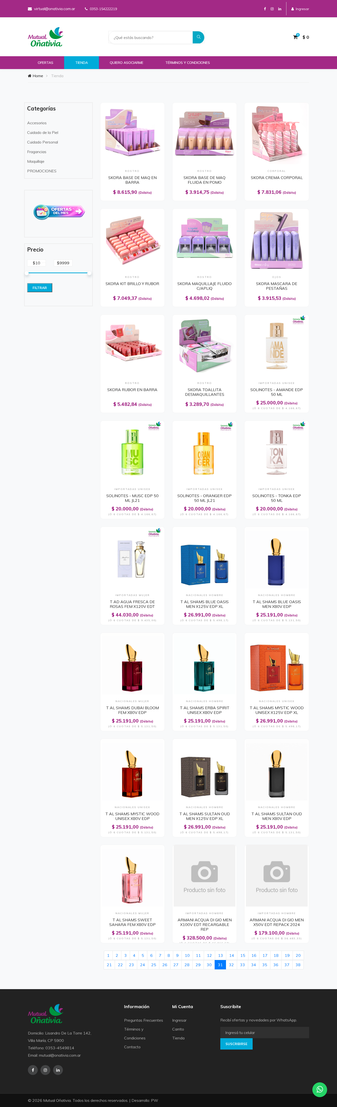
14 (231, 955)
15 (242, 955)
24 (142, 964)
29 (198, 964)
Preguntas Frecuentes (143, 1020)
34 (253, 964)
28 (187, 964)
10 (187, 955)
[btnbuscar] (199, 37)
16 (253, 955)
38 (298, 964)
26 (164, 964)
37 (286, 964)
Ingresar (302, 9)
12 (209, 955)
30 (209, 964)
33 (242, 964)
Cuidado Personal (42, 142)
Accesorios (37, 122)
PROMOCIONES (41, 170)
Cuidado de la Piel (42, 132)
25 (153, 964)
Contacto (132, 1046)
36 (275, 964)
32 (231, 964)
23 (131, 964)
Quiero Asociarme (126, 62)
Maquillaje (35, 161)
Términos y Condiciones (187, 62)
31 (222, 964)
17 (264, 955)
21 (109, 964)
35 (264, 964)
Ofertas (45, 62)
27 (175, 964)
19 (287, 955)
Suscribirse (236, 1044)
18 (276, 955)
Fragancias (36, 151)
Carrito (178, 1029)
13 (220, 955)
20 (298, 955)
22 (120, 964)
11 (198, 955)
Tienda (81, 62)
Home (37, 75)
